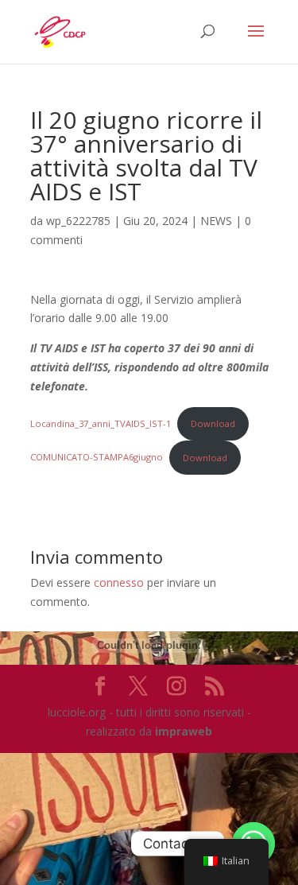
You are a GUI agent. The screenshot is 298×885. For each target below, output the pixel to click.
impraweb (183, 731)
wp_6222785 (78, 220)
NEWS (216, 220)
